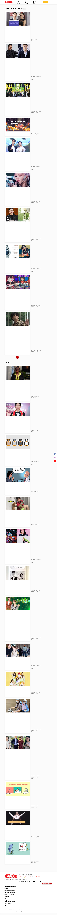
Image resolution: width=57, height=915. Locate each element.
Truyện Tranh (33, 806)
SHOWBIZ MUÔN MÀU (33, 78)
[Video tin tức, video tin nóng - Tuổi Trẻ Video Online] (31, 876)
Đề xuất (34, 2)
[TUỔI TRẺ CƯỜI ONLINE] (11, 876)
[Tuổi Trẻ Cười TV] (37, 881)
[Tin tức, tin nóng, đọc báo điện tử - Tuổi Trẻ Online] (21, 876)
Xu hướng (18, 2)
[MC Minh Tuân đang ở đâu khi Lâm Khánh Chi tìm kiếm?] (18, 19)
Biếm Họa (32, 492)
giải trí (24, 8)
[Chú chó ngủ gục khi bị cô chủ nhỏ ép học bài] (18, 503)
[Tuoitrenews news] (37, 876)
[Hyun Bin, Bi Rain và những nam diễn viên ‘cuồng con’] (18, 650)
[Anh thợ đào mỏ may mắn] (18, 125)
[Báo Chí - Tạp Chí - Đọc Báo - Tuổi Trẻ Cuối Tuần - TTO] (26, 876)
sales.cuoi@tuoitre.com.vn (11, 890)
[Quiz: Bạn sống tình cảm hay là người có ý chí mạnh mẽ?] (18, 442)
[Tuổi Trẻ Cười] (40, 881)
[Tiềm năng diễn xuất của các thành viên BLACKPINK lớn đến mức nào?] (18, 180)
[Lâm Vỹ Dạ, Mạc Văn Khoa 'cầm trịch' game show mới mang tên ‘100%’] (18, 145)
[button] (41, 2)
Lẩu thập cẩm (32, 39)
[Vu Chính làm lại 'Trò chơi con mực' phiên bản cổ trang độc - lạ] (18, 215)
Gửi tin (46, 2)
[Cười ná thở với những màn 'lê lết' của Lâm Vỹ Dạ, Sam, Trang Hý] (18, 282)
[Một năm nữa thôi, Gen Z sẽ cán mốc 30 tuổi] (18, 475)
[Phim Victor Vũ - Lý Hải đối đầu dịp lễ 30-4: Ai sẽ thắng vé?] (18, 51)
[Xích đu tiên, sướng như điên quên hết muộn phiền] (18, 789)
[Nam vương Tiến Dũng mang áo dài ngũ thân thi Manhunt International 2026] (18, 409)
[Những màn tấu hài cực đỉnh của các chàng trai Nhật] (18, 818)
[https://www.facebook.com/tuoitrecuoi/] (34, 881)
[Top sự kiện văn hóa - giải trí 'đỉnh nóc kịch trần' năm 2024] (18, 90)
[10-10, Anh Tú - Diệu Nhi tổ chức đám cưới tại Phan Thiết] (18, 706)
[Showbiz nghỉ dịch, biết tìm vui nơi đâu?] (18, 848)
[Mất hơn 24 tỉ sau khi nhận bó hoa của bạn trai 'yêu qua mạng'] (18, 373)
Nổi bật (27, 2)
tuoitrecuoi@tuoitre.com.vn (11, 898)
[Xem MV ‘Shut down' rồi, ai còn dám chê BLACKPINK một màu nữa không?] (18, 536)
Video (32, 133)
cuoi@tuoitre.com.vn (10, 894)
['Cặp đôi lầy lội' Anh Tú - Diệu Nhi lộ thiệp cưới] (18, 573)
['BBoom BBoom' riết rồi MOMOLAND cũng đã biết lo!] (18, 679)
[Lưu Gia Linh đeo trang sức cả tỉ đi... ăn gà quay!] (18, 251)
